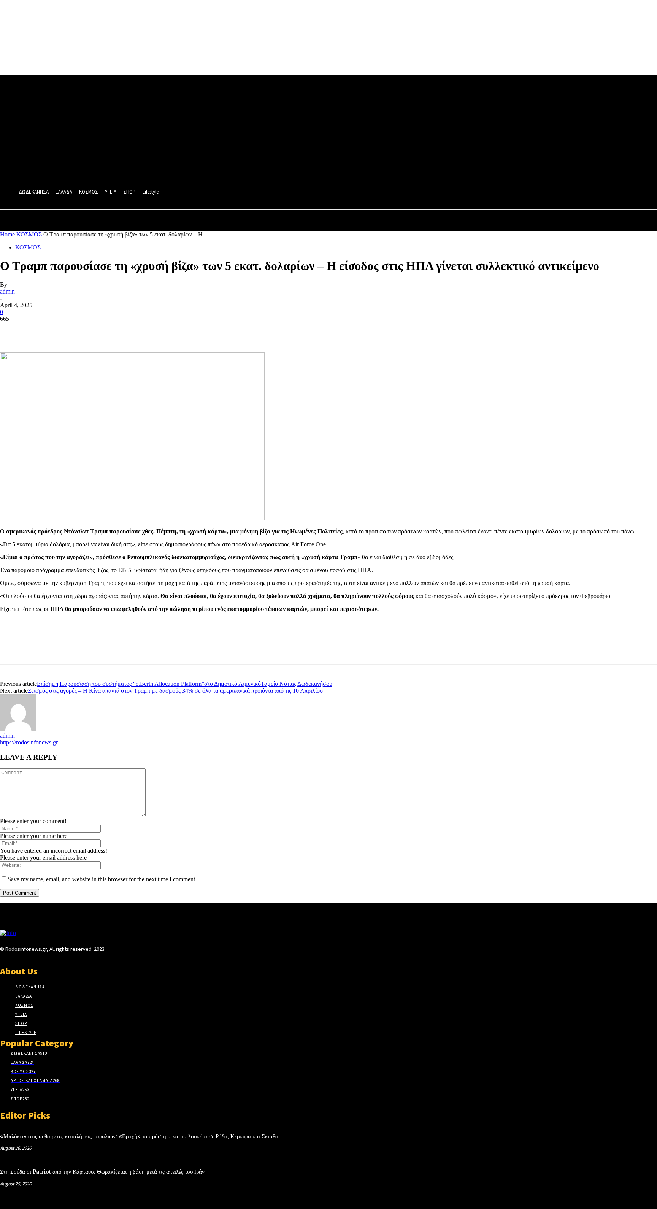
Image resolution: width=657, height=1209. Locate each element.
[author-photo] (18, 728)
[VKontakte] (149, 950)
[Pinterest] (67, 330)
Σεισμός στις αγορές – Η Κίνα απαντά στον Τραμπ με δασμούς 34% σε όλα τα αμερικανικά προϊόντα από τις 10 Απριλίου (175, 690)
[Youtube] (163, 950)
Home (7, 234)
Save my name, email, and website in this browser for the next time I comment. (102, 879)
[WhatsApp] (94, 330)
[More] (122, 330)
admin (7, 291)
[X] (39, 330)
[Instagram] (122, 950)
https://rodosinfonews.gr (29, 742)
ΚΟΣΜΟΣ (29, 234)
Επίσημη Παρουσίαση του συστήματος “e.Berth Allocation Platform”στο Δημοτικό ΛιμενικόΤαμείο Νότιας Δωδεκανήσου (184, 684)
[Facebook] (12, 330)
